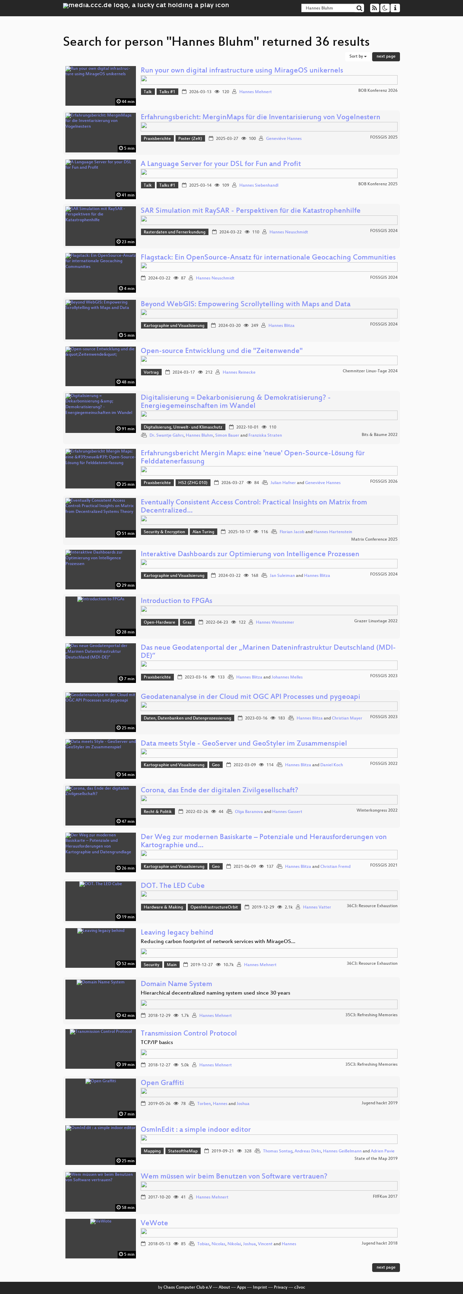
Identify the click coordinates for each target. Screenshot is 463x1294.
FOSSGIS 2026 (384, 481)
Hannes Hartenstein (333, 532)
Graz (187, 622)
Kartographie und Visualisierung (174, 326)
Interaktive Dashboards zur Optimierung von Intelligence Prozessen (250, 554)
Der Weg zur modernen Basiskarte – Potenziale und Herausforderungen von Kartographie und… (264, 841)
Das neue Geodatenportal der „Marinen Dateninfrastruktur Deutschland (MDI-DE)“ (268, 652)
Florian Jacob (292, 532)
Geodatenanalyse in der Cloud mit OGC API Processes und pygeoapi (250, 697)
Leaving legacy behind (177, 933)
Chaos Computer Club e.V (187, 1287)
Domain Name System (176, 984)
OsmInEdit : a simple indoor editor (196, 1130)
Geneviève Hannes (284, 139)
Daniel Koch (331, 765)
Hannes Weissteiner (275, 622)
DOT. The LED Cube (173, 886)
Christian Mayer (347, 718)
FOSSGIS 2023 (384, 676)
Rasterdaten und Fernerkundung (174, 232)
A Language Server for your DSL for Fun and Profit (221, 164)
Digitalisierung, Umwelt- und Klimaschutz (183, 427)
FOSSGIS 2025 (384, 137)
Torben (204, 1104)
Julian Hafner (283, 483)
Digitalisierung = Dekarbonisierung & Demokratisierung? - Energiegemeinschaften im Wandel (236, 402)
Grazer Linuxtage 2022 (376, 621)
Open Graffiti (162, 1083)
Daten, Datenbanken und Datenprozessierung (187, 718)
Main (172, 965)
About (224, 1287)
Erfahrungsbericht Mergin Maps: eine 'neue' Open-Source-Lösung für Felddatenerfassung (253, 458)
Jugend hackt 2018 (380, 1243)
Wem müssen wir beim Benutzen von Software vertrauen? (234, 1177)
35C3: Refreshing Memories (371, 1015)
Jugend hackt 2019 (380, 1103)
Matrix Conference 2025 (374, 539)
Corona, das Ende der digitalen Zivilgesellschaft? (219, 791)
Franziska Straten (265, 435)
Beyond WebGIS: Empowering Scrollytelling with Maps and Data (245, 304)
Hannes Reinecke (239, 372)
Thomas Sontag (278, 1151)
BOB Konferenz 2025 (378, 184)
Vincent (265, 1244)
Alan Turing (203, 532)
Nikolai (234, 1244)
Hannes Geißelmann (342, 1151)
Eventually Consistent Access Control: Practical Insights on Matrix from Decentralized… (254, 507)
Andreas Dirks (308, 1151)
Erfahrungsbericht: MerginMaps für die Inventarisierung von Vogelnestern (260, 117)
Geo (216, 765)
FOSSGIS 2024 (384, 231)
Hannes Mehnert (255, 92)
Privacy (280, 1287)
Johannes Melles (287, 677)
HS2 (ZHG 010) (192, 483)
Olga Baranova (249, 812)
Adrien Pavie (383, 1151)
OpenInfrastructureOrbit (214, 907)
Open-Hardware (159, 622)
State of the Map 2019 (376, 1158)
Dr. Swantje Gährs (166, 435)
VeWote (154, 1223)
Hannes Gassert (287, 812)
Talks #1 (167, 92)
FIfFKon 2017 (385, 1196)
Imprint (260, 1287)
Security (151, 965)
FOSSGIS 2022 (384, 763)
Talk (148, 92)
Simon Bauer (227, 435)
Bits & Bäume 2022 (380, 435)
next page (386, 56)
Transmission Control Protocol (189, 1034)
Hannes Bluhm (199, 435)
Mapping (152, 1151)
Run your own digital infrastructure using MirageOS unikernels (242, 71)
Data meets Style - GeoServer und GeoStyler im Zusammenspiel (244, 744)
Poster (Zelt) (190, 139)
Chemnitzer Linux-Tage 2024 (370, 371)
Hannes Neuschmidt (288, 232)
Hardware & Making (163, 907)
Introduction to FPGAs (176, 601)
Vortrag (151, 372)
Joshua (243, 1104)
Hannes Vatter (317, 907)
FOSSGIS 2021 (384, 865)
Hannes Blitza (281, 326)
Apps (241, 1287)
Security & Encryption (164, 532)
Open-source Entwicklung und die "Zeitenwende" (222, 351)
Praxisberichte (157, 139)
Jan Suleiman (282, 575)
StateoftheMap (183, 1151)
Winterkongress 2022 (377, 810)
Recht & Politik (158, 812)
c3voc (299, 1287)
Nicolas (218, 1244)
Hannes (220, 1104)
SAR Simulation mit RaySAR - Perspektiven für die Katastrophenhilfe (251, 211)
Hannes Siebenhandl (258, 185)
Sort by (356, 56)
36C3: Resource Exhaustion (372, 906)
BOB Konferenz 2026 (378, 90)
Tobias (203, 1244)
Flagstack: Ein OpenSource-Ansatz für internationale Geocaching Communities (268, 258)
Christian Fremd (335, 866)
